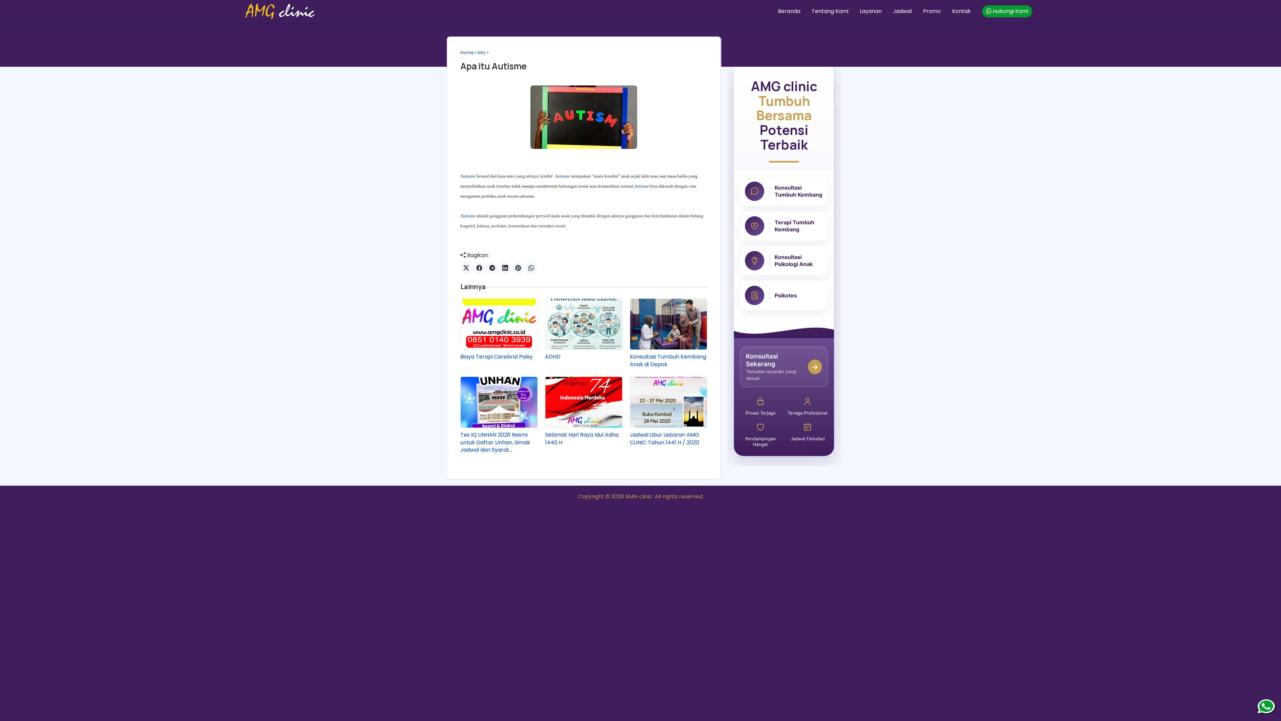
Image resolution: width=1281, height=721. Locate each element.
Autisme (467, 176)
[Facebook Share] (479, 268)
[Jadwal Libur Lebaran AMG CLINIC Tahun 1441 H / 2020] (668, 402)
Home (467, 52)
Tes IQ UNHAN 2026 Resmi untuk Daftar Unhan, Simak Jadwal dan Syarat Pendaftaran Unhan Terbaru (497, 442)
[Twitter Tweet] (466, 268)
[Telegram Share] (492, 268)
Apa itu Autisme (493, 66)
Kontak (961, 11)
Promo (932, 11)
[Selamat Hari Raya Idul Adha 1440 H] (583, 402)
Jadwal (902, 11)
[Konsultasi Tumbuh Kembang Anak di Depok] (668, 324)
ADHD (552, 356)
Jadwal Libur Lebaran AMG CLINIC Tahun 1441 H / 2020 (664, 438)
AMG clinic (639, 496)
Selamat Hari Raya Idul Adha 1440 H (581, 438)
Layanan (871, 11)
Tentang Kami (830, 11)
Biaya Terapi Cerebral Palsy (496, 356)
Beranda (789, 11)
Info (482, 52)
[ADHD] (583, 324)
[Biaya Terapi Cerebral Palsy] (499, 324)
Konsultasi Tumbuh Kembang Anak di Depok (668, 360)
